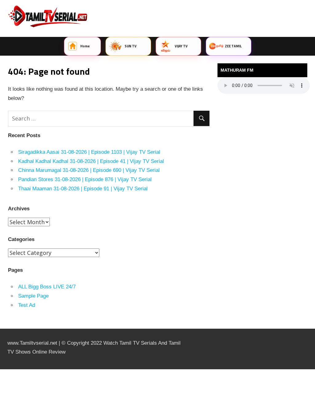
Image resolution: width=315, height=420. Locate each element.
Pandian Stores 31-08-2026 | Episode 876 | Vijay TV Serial (85, 179)
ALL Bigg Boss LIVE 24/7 (47, 287)
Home (85, 46)
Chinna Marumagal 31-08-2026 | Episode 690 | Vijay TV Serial (89, 170)
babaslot (1, 369)
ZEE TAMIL (233, 46)
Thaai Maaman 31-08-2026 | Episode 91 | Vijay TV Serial (83, 189)
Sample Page (33, 296)
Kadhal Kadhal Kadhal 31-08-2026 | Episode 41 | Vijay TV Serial (91, 161)
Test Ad (26, 305)
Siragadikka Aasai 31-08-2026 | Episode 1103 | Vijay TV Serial (89, 152)
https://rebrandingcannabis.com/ (3, 369)
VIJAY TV (181, 46)
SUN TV (131, 46)
